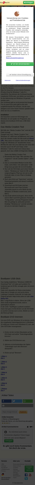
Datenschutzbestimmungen (23, 80)
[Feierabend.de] (5, 2)
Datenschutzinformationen (15, 58)
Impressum (7, 80)
